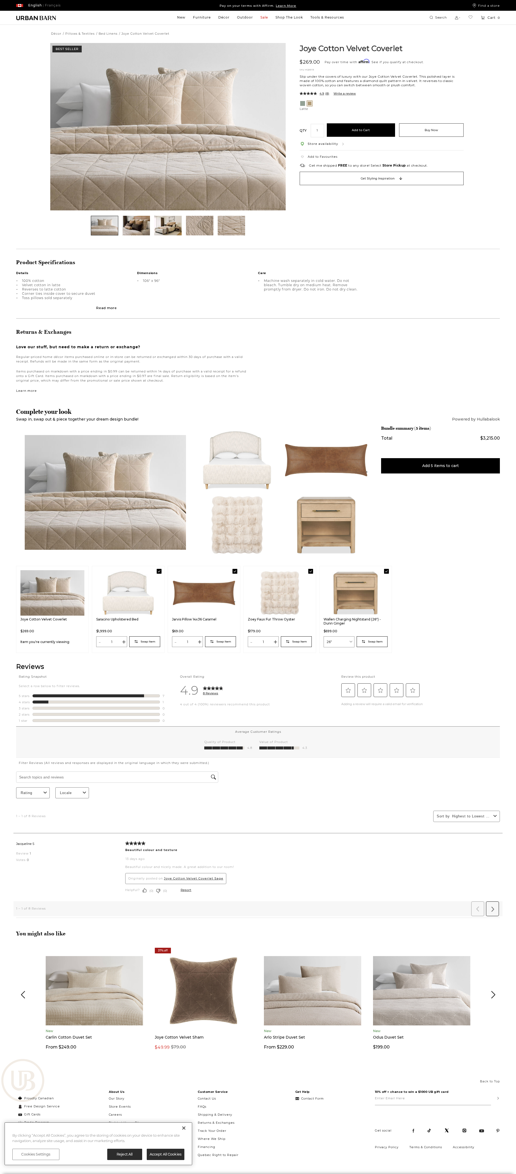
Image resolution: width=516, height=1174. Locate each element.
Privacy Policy (387, 1147)
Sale (264, 17)
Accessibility (463, 1147)
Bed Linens (108, 33)
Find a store (489, 5)
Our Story (116, 1098)
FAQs (202, 1106)
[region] (98, 1143)
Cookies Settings (35, 1154)
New (181, 17)
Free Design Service (39, 1106)
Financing (206, 1147)
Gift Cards (32, 1114)
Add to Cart (361, 130)
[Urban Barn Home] (36, 17)
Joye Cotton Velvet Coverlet (351, 48)
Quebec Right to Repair (218, 1155)
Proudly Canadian (39, 1098)
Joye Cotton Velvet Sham (179, 1037)
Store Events (120, 1106)
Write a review (345, 93)
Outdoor (245, 17)
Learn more (26, 391)
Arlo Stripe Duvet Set (284, 1037)
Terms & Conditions (425, 1147)
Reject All (124, 1154)
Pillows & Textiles (80, 33)
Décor (224, 17)
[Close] (184, 1128)
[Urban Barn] (22, 1081)
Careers (115, 1114)
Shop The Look (289, 17)
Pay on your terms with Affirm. (258, 5)
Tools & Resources (327, 17)
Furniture (202, 17)
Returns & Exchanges (216, 1123)
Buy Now (431, 130)
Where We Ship (211, 1139)
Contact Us (207, 1098)
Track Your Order (212, 1131)
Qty (303, 130)
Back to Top (490, 1081)
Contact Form (312, 1098)
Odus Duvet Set (388, 1037)
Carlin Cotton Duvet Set (69, 1037)
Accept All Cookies (165, 1154)
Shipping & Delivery (215, 1114)
